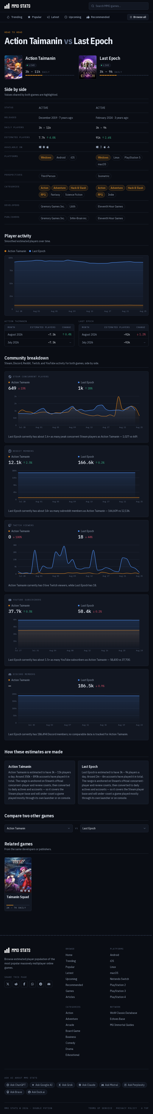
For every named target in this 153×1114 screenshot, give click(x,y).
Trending (16, 17)
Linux (116, 157)
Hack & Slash (78, 188)
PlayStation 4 (118, 997)
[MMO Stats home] (17, 6)
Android (61, 157)
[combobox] (39, 828)
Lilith (72, 206)
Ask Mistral (111, 1085)
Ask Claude (88, 1085)
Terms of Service (100, 1108)
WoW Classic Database (123, 1013)
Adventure (60, 188)
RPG (43, 194)
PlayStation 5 (132, 157)
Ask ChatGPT (18, 1085)
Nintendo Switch (119, 979)
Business (71, 1037)
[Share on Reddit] (16, 984)
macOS (102, 164)
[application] (76, 285)
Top (146, 1108)
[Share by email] (49, 984)
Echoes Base (117, 1019)
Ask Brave (16, 1092)
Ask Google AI (43, 1085)
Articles (70, 997)
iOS (73, 157)
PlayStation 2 (118, 985)
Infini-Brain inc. (78, 218)
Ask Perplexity (136, 1085)
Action (44, 188)
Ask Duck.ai (38, 1092)
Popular (37, 17)
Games (70, 991)
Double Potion (42, 1108)
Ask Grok (67, 1085)
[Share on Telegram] (40, 984)
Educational (72, 1055)
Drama (69, 1049)
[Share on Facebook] (24, 984)
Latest (55, 17)
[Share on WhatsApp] (32, 984)
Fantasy (55, 194)
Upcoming (75, 17)
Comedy (70, 1043)
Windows (46, 157)
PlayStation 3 (118, 991)
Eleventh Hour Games (110, 206)
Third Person (48, 176)
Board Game (73, 1031)
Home (69, 955)
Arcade (70, 1025)
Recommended (100, 17)
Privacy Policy (126, 1108)
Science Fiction (73, 194)
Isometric (103, 176)
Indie (111, 194)
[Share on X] (7, 984)
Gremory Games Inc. (53, 206)
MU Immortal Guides (122, 1025)
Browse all (139, 17)
